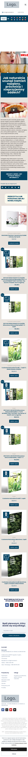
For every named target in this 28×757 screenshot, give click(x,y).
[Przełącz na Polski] (20, 18)
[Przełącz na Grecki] (17, 20)
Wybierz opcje (14, 289)
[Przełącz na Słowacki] (20, 20)
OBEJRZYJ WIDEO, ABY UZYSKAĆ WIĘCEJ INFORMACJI (14, 175)
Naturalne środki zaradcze (5, 680)
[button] (25, 5)
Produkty (3, 687)
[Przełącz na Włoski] (25, 18)
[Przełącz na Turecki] (25, 20)
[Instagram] (11, 605)
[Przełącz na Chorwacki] (11, 18)
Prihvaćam (14, 749)
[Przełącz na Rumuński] (22, 18)
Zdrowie (3, 683)
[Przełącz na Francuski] (14, 20)
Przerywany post (5, 685)
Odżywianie (4, 677)
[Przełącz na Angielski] (14, 18)
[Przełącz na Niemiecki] (17, 18)
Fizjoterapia (4, 675)
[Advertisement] (14, 37)
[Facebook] (7, 605)
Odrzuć (14, 754)
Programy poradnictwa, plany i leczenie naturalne (20, 677)
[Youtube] (16, 605)
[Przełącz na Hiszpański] (22, 20)
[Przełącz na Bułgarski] (11, 20)
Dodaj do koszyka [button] (14, 243)
